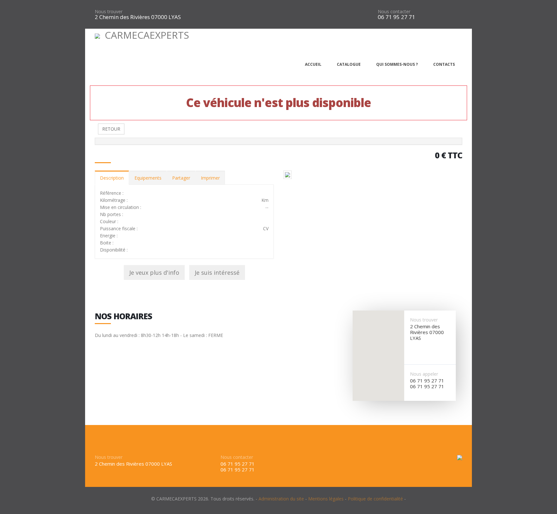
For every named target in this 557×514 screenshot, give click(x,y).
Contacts (444, 64)
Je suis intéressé (217, 272)
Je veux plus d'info (154, 272)
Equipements (147, 178)
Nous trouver (108, 11)
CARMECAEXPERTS (147, 35)
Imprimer (210, 178)
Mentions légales (326, 499)
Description (112, 178)
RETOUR (111, 129)
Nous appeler (424, 374)
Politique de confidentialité (375, 499)
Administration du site (281, 499)
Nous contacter (394, 11)
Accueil (313, 64)
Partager (181, 178)
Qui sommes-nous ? (397, 64)
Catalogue (349, 64)
